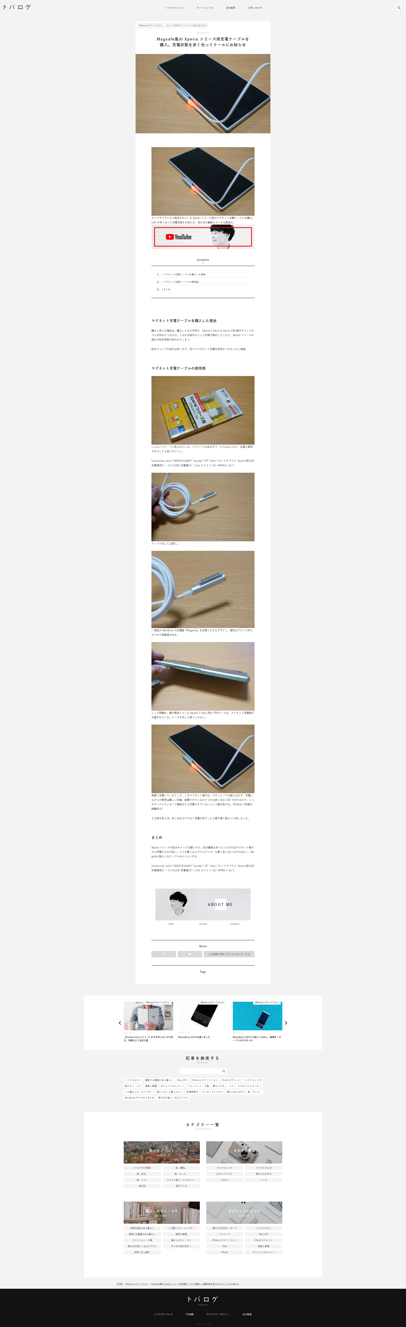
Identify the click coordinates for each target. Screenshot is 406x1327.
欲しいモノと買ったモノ (170, 1092)
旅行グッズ (181, 1186)
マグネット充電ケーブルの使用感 (178, 282)
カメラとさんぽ (264, 1168)
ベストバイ (224, 1234)
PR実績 (189, 1314)
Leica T (225, 1180)
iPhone (224, 1252)
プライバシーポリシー (218, 1314)
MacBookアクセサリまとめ (139, 1098)
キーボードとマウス (212, 1092)
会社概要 (230, 8)
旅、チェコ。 (255, 1092)
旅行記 (142, 1186)
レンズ (263, 1180)
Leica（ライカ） (224, 1174)
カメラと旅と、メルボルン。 (181, 1180)
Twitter (171, 924)
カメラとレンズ (253, 1080)
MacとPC (182, 1080)
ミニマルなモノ (133, 1080)
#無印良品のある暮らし (142, 1228)
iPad (225, 1246)
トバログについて (174, 8)
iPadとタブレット (231, 1080)
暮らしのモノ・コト (223, 1086)
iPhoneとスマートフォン (150, 25)
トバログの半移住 (142, 1168)
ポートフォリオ (205, 8)
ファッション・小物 (198, 1086)
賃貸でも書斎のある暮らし (159, 1080)
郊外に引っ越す (142, 1252)
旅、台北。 (142, 1174)
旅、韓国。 (181, 1168)
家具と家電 (151, 1086)
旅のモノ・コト (133, 1086)
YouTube (203, 924)
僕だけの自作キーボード (225, 1228)
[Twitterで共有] (190, 954)
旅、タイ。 (142, 1180)
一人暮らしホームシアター (139, 1092)
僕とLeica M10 (235, 1092)
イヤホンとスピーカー (249, 1086)
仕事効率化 (192, 1092)
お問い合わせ (255, 8)
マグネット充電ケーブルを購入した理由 (181, 274)
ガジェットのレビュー (172, 1086)
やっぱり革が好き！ (181, 1246)
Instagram (235, 924)
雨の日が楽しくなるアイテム (173, 1098)
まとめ (163, 289)
